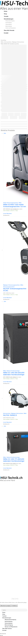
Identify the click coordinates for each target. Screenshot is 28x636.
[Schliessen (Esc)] (5, 633)
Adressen (4, 586)
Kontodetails (5, 588)
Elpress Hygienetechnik (8, 556)
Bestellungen (5, 582)
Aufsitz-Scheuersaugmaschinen (10, 202)
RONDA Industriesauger (8, 558)
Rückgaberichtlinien (7, 568)
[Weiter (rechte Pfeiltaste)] (2, 635)
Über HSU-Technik (9, 30)
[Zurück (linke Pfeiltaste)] (0, 635)
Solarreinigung (9, 24)
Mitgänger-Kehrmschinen (17, 413)
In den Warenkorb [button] (7, 213)
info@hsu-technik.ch (5, 493)
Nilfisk (20, 202)
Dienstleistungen (8, 19)
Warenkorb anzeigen (5, 605)
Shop (5, 13)
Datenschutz (5, 575)
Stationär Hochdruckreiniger (13, 370)
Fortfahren (14, 605)
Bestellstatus (5, 569)
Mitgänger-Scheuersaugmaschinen (11, 285)
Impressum (5, 573)
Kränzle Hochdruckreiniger (9, 553)
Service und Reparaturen (11, 28)
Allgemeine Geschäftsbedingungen (11, 566)
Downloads (5, 584)
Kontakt (6, 33)
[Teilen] (3, 633)
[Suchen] (26, 610)
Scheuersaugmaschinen (9, 286)
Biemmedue (5, 560)
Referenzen (5, 571)
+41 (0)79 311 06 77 (5, 495)
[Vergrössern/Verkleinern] (0, 633)
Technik (6, 16)
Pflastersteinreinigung (10, 20)
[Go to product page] (15, 250)
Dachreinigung (9, 22)
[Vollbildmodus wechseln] (2, 633)
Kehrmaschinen (7, 413)
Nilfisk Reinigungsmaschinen (9, 555)
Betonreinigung (9, 26)
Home (5, 11)
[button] (1, 607)
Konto (4, 581)
